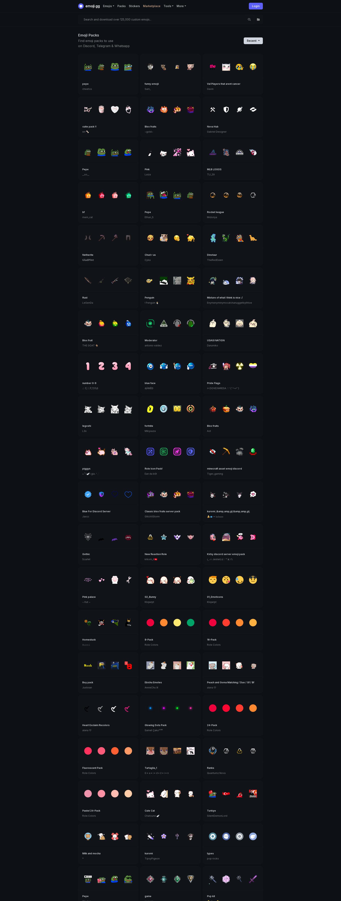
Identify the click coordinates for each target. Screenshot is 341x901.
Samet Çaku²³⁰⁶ (154, 730)
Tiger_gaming (215, 473)
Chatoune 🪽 (152, 815)
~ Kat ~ (86, 602)
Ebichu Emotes (153, 682)
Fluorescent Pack (92, 767)
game (148, 896)
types (210, 853)
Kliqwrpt (149, 602)
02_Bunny (150, 596)
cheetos (87, 88)
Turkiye (211, 810)
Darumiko (212, 345)
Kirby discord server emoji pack (226, 554)
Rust (84, 297)
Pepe (85, 169)
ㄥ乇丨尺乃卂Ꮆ (90, 388)
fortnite (149, 425)
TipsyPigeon (152, 858)
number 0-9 (89, 383)
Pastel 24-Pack (91, 810)
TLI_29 (211, 174)
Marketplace (151, 6)
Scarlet (86, 559)
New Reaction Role (156, 554)
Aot (209, 431)
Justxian (87, 687)
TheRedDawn (215, 259)
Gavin (210, 88)
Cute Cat (150, 810)
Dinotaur (212, 254)
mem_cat (87, 217)
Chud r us (150, 254)
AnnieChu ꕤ (151, 687)
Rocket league (215, 212)
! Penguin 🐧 (152, 302)
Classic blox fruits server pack (162, 511)
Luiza (148, 174)
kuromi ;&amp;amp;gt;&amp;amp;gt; (228, 511)
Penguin (149, 297)
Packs (121, 6)
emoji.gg (92, 6)
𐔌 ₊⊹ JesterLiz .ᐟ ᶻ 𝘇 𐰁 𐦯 (220, 559)
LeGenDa (87, 302)
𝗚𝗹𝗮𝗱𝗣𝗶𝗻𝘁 (88, 259)
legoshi (86, 425)
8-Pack (149, 639)
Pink (147, 169)
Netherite (87, 254)
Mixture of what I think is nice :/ (225, 297)
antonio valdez (153, 345)
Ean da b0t (151, 473)
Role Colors (151, 644)
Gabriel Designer (217, 131)
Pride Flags (213, 383)
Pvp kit (211, 896)
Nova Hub (212, 126)
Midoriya (212, 217)
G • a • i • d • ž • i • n (157, 773)
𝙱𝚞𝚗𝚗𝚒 (86, 644)
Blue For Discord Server (96, 511)
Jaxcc (85, 516)
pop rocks (213, 858)
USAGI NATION (216, 340)
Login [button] (256, 6)
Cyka (148, 259)
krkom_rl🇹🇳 (151, 559)
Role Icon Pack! (154, 468)
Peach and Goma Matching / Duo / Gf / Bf (230, 682)
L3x (84, 431)
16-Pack (211, 639)
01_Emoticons (215, 596)
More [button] (180, 6)
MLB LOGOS (214, 169)
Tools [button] (167, 6)
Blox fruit (87, 340)
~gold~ (149, 131)
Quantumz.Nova (216, 773)
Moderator (151, 340)
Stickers (134, 6)
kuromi (149, 853)
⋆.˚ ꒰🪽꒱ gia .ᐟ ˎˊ (90, 473)
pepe (85, 83)
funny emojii (152, 83)
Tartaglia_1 (151, 767)
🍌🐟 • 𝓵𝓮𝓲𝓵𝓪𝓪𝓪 (215, 516)
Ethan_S (149, 217)
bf (83, 212)
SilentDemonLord (217, 815)
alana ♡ (211, 687)
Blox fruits (150, 126)
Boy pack (87, 682)
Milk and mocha (91, 853)
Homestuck (89, 639)
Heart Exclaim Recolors (96, 725)
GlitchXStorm (152, 516)
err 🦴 (85, 131)
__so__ (85, 174)
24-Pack (212, 725)
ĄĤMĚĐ (149, 388)
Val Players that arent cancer (223, 83)
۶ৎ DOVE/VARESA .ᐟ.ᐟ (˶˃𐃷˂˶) (223, 388)
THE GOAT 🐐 (90, 345)
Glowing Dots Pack (156, 725)
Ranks (210, 767)
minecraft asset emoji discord (224, 468)
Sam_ (148, 88)
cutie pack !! (89, 126)
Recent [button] (252, 40)
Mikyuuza (150, 431)
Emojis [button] (107, 6)
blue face (150, 383)
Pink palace (89, 596)
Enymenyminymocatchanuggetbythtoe (229, 302)
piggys (86, 468)
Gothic (86, 554)
